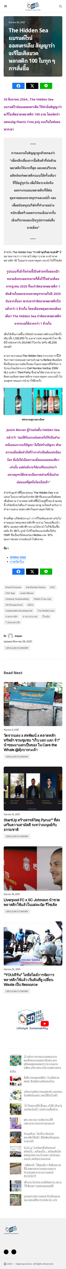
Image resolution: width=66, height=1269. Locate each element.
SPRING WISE (18, 557)
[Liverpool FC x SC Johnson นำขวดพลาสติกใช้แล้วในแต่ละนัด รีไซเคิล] (33, 868)
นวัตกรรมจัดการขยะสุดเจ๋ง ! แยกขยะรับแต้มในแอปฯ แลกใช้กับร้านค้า (43, 1093)
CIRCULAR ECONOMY (17, 648)
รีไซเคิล (46, 616)
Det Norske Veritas (35, 587)
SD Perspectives (14, 604)
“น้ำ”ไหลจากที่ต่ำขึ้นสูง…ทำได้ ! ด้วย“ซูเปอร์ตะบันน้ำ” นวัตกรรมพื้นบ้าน (43, 1107)
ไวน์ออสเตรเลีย (13, 622)
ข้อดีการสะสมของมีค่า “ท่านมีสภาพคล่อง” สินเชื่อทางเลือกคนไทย (41, 1079)
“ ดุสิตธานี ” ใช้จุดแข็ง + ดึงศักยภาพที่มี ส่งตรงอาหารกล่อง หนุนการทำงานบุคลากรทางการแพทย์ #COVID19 (42, 1170)
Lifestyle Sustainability (17, 599)
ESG (52, 587)
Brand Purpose (13, 587)
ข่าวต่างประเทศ (30, 616)
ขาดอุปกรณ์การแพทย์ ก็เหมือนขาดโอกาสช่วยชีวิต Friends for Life (42, 1198)
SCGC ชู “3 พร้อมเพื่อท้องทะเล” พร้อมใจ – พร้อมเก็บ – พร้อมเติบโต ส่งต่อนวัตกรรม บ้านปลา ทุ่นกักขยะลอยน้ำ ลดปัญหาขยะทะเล (42, 1152)
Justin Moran (27, 593)
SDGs (30, 604)
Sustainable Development (19, 610)
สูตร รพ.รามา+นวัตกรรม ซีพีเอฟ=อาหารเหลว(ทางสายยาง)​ (39, 1121)
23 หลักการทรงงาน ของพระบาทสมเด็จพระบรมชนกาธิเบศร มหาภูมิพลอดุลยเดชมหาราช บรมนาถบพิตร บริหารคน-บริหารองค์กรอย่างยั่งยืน (35, 1063)
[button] (5, 6)
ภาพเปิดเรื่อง (17, 561)
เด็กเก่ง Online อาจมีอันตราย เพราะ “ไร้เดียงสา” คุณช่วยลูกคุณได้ (43, 1184)
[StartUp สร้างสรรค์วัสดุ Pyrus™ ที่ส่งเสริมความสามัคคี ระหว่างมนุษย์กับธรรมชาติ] (33, 789)
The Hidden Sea (45, 610)
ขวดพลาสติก (12, 616)
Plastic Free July (42, 599)
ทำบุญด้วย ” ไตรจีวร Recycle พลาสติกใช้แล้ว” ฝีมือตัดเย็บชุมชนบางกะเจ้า (41, 1137)
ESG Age (10, 593)
